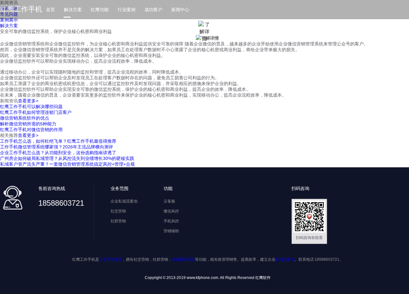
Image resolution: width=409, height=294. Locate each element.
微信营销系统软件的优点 (24, 118)
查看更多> (28, 100)
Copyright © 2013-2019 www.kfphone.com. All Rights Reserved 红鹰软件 (208, 277)
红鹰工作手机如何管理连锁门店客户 (36, 112)
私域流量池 (285, 259)
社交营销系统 (110, 259)
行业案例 (126, 9)
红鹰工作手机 (21, 9)
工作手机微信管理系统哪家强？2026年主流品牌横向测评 (56, 146)
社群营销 (118, 221)
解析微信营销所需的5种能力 (28, 123)
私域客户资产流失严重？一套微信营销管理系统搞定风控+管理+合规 (67, 164)
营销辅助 (171, 231)
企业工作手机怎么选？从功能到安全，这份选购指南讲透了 (58, 152)
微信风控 (171, 211)
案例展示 (9, 19)
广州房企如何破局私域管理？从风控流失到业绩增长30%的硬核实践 (67, 158)
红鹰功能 (100, 9)
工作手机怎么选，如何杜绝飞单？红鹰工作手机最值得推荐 (58, 141)
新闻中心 (180, 9)
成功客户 (153, 9)
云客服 (169, 201)
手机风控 (171, 221)
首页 (50, 9)
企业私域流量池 (124, 201)
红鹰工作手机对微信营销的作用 (31, 129)
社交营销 (118, 211)
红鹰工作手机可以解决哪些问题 (31, 106)
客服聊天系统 (183, 259)
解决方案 (73, 9)
